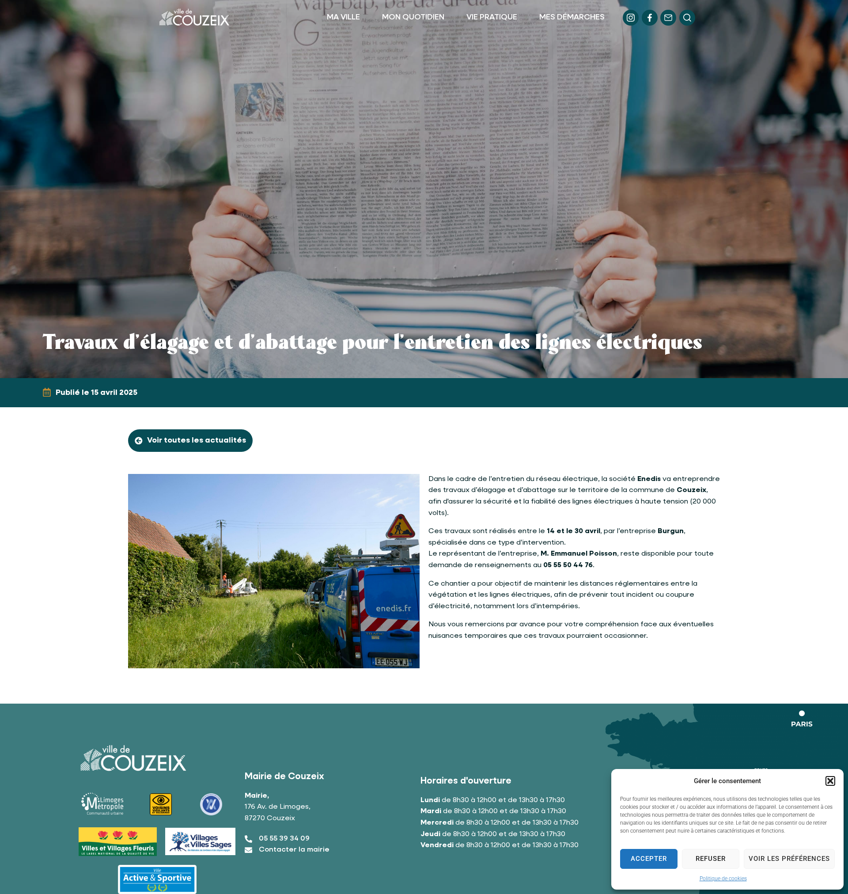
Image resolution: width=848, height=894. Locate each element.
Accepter (649, 859)
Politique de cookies (723, 878)
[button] (830, 781)
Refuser (711, 859)
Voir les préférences (789, 859)
